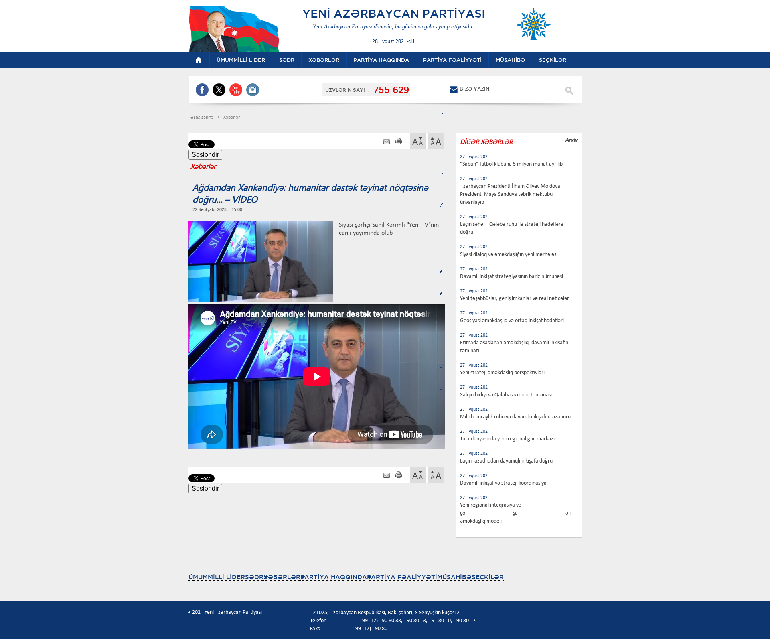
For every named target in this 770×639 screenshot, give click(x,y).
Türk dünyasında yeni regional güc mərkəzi (507, 439)
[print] (398, 141)
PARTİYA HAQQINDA (333, 577)
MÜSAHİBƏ (454, 577)
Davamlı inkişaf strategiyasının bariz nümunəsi (511, 277)
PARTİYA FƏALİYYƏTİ (402, 577)
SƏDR (254, 577)
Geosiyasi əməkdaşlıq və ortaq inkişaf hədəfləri (512, 321)
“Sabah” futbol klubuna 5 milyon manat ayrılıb (511, 164)
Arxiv (571, 139)
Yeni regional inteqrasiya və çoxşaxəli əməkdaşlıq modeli (515, 513)
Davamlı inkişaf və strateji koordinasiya (503, 483)
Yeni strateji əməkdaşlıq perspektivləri (502, 373)
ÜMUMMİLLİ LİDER (216, 577)
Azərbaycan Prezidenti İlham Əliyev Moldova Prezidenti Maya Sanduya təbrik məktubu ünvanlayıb (510, 194)
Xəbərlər (231, 117)
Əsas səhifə (202, 117)
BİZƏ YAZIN (474, 88)
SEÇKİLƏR (488, 577)
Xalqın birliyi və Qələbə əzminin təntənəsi (506, 395)
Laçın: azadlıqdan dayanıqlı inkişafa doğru (506, 461)
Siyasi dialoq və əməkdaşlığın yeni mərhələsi (508, 255)
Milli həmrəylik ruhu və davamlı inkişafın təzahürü (515, 417)
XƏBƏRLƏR (281, 577)
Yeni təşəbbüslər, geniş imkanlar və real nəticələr (514, 299)
